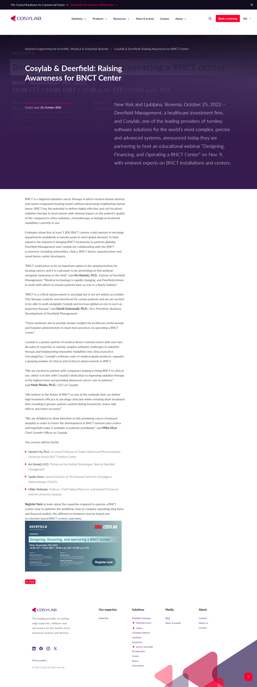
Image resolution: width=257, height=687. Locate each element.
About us (203, 622)
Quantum (137, 642)
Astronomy (138, 665)
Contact (203, 618)
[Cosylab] (44, 609)
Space (135, 660)
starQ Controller (144, 646)
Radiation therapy (141, 618)
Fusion (135, 655)
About (179, 18)
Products (98, 18)
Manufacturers (143, 622)
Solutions (77, 18)
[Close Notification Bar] (252, 5)
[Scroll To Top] (248, 677)
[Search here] (210, 18)
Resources (119, 18)
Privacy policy (39, 660)
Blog (167, 618)
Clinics (139, 628)
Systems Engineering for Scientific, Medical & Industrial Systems (66, 49)
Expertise (103, 618)
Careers (164, 18)
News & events (145, 18)
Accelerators (138, 651)
